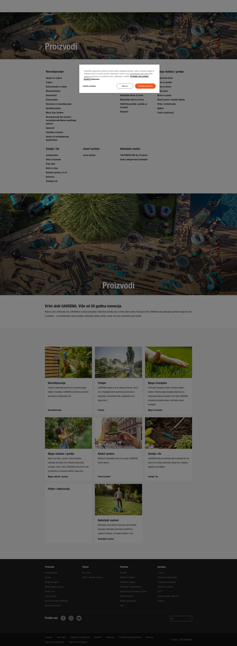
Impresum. (96, 79)
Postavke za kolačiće (89, 86)
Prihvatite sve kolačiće (145, 86)
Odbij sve (125, 86)
